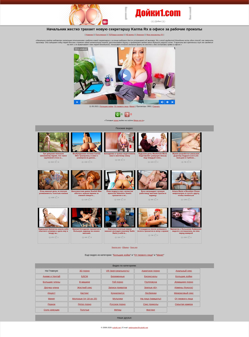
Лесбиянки (151, 293)
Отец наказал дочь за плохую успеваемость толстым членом (53, 192)
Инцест (51, 293)
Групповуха (150, 282)
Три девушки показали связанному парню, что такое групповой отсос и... (53, 156)
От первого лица (121, 106)
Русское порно (118, 304)
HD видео (130, 35)
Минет (132, 106)
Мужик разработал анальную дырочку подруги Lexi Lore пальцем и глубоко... (185, 156)
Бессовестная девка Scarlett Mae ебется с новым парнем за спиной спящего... (86, 193)
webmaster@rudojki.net (138, 327)
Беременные (118, 276)
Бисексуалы (150, 276)
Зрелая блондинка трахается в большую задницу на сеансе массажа (86, 231)
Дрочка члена (51, 287)
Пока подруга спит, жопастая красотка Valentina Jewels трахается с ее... (119, 193)
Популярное (101, 35)
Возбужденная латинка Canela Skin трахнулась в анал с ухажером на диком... (86, 156)
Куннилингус (118, 293)
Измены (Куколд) (184, 287)
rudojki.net (116, 327)
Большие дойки (106, 106)
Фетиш (117, 310)
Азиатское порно (151, 271)
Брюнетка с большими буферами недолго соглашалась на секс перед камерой (186, 231)
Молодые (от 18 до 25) (84, 298)
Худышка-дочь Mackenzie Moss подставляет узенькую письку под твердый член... (152, 156)
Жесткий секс (84, 287)
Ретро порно (84, 304)
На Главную (51, 271)
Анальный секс (184, 271)
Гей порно (117, 282)
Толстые (84, 310)
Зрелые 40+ (150, 287)
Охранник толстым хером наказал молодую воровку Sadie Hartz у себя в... (120, 231)
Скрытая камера (184, 304)
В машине (84, 282)
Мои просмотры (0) (155, 35)
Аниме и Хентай (51, 276)
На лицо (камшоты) (150, 298)
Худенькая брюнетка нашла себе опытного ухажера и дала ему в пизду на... (53, 231)
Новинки (89, 35)
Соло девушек (51, 310)
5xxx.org (133, 247)
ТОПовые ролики (116, 35)
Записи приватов (117, 287)
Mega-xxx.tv (138, 120)
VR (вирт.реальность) (117, 271)
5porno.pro (116, 247)
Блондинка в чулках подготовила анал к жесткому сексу (119, 155)
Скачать (156, 106)
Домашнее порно (184, 282)
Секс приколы (150, 304)
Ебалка (125, 247)
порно (116, 120)
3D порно (84, 271)
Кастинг (84, 293)
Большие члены (51, 282)
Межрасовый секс (183, 293)
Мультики (118, 298)
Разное (51, 304)
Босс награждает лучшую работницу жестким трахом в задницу (152, 193)
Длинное (140, 35)
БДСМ (84, 276)
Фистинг (150, 310)
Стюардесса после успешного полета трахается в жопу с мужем (152, 230)
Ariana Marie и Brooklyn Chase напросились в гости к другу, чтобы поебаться (186, 193)
